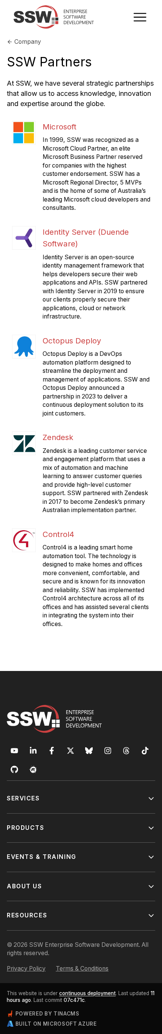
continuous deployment (87, 993)
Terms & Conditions (82, 968)
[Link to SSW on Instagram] (108, 751)
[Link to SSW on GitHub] (14, 769)
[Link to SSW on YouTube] (14, 751)
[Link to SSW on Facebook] (52, 751)
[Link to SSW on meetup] (33, 769)
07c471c (74, 1000)
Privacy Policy (26, 968)
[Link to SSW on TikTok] (145, 751)
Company (27, 41)
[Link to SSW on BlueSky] (89, 751)
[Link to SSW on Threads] (126, 751)
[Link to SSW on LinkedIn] (33, 751)
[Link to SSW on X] (70, 751)
